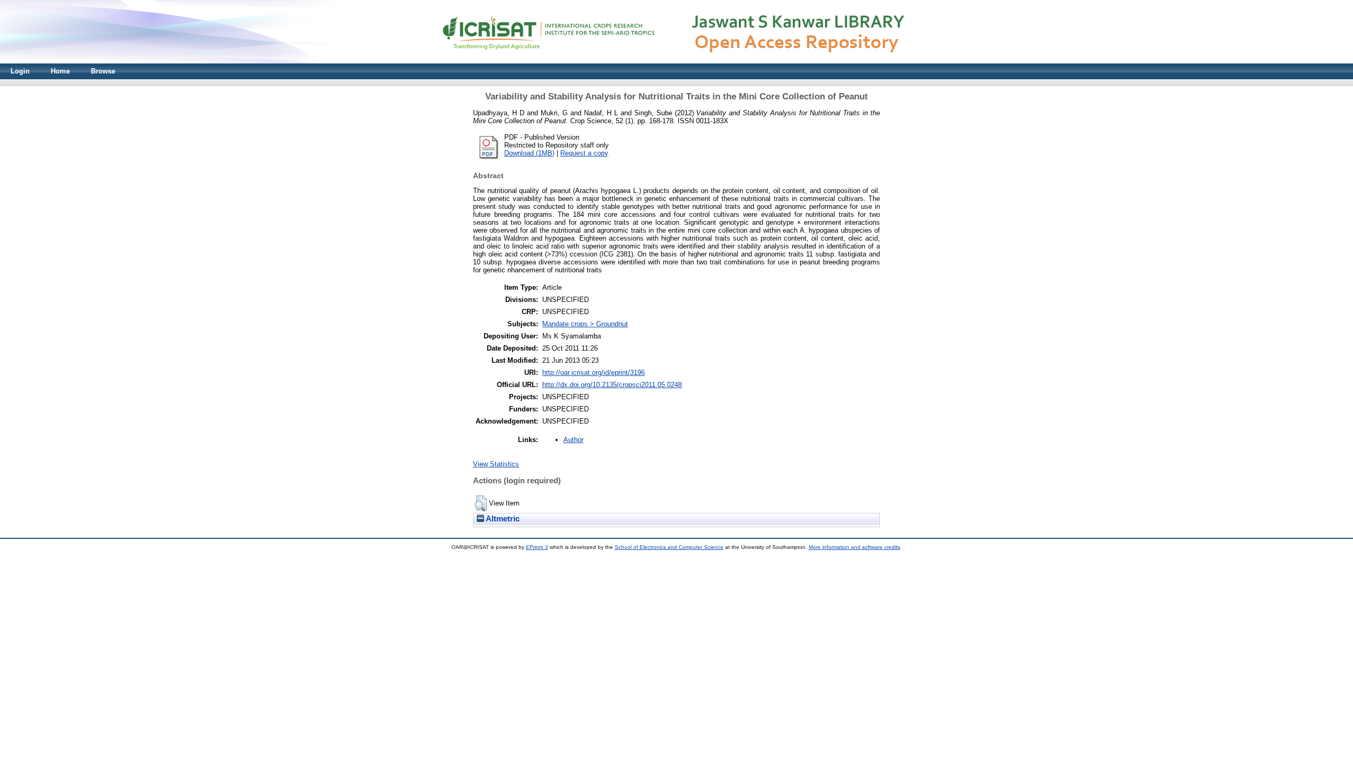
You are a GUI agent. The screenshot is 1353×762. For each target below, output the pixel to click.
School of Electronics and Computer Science (669, 547)
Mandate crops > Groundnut (585, 324)
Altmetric (502, 519)
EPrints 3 (537, 547)
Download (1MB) (529, 153)
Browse (103, 71)
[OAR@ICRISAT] (676, 61)
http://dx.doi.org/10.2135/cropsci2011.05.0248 (612, 385)
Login (20, 71)
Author (573, 440)
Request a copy (584, 153)
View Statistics (496, 464)
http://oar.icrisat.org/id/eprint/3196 (593, 373)
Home (60, 71)
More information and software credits (854, 547)
